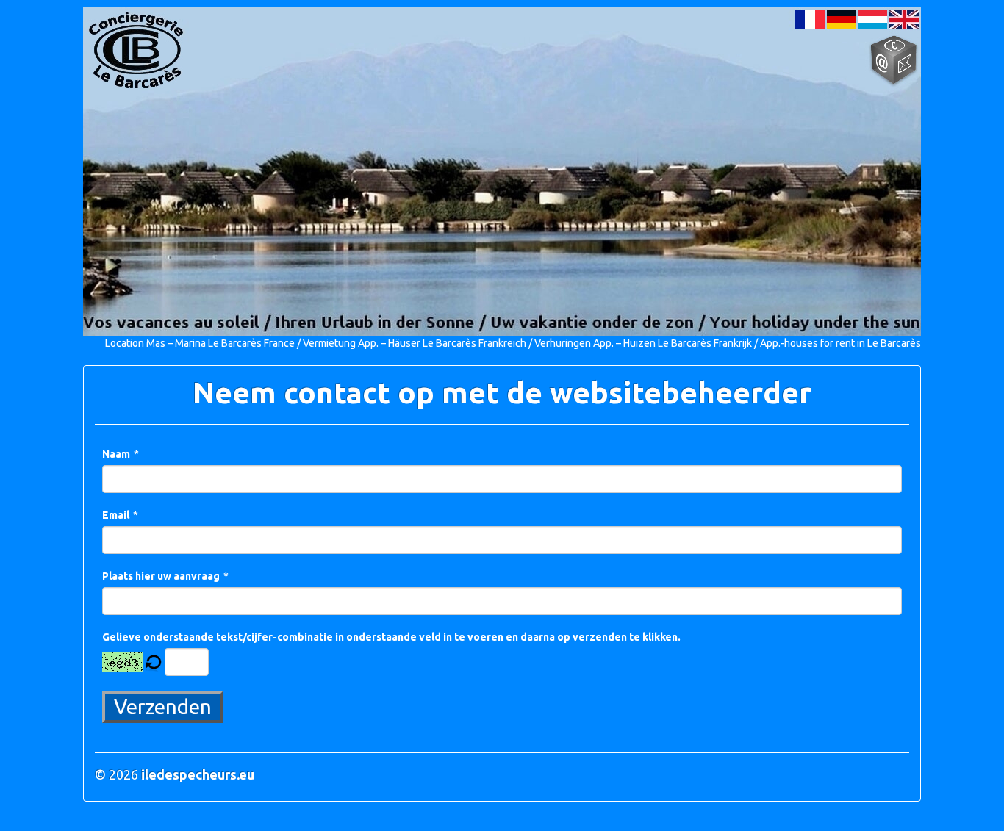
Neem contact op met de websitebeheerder (502, 392)
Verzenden (163, 706)
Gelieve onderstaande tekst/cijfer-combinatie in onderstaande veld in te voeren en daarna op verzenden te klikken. (391, 637)
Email (115, 515)
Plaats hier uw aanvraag (161, 576)
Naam (116, 454)
